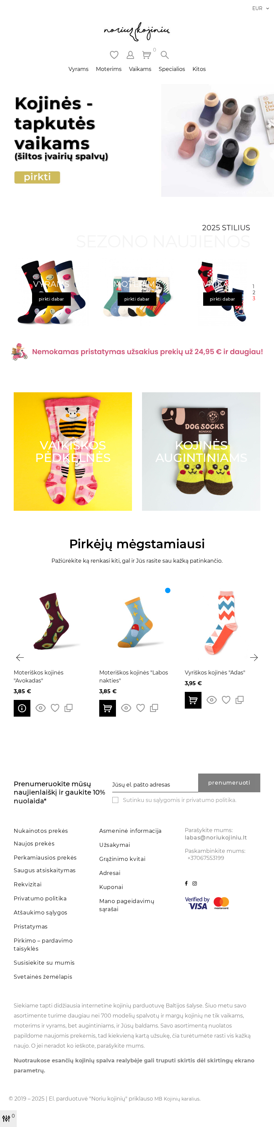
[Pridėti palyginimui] (69, 708)
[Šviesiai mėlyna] (82, 590)
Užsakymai (114, 845)
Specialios (172, 69)
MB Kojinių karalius (176, 1099)
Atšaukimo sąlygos (40, 912)
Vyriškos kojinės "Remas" (218, 672)
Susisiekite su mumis (44, 963)
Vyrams (78, 69)
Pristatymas (31, 926)
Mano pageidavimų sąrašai (126, 905)
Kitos (199, 69)
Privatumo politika (40, 898)
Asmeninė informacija (130, 831)
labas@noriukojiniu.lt (216, 837)
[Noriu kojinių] (137, 32)
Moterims (109, 69)
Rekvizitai (27, 884)
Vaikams (140, 69)
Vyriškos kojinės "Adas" (130, 672)
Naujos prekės (34, 843)
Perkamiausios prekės (45, 858)
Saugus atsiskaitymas (45, 870)
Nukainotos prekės (41, 831)
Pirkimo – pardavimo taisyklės (43, 945)
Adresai (109, 873)
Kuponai (111, 887)
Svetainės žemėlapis (43, 977)
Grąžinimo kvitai (122, 859)
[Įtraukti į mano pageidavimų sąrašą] (55, 708)
